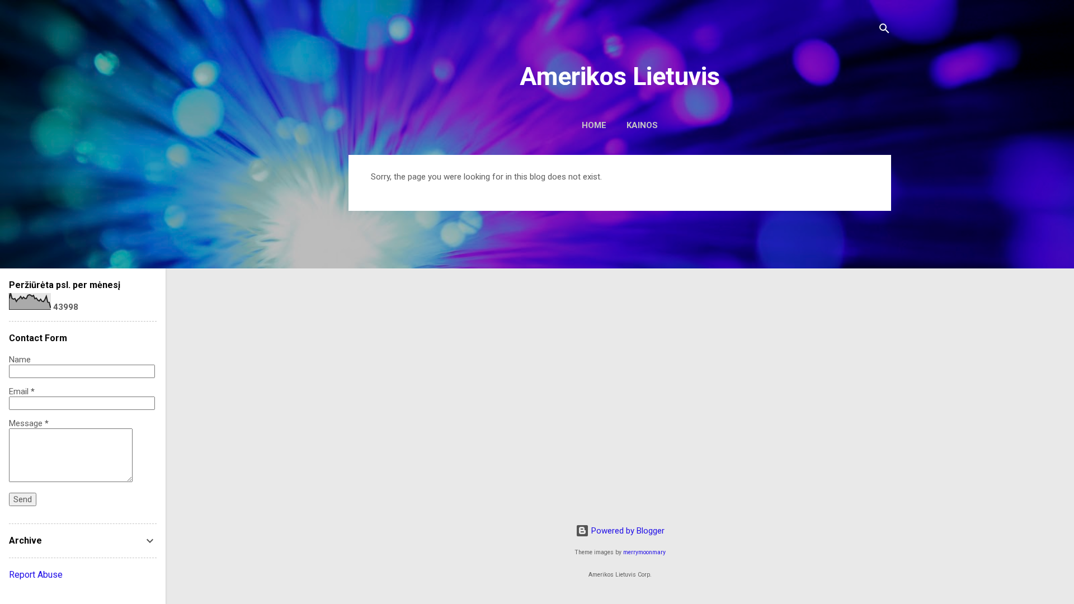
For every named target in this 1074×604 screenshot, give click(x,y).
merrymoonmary (644, 552)
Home (594, 125)
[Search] (884, 30)
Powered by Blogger (627, 531)
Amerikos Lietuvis (620, 76)
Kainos (642, 125)
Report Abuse (36, 574)
